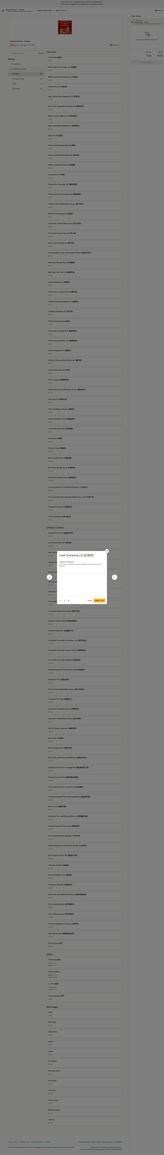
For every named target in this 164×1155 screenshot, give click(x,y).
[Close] (107, 551)
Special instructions (66, 562)
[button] (49, 579)
